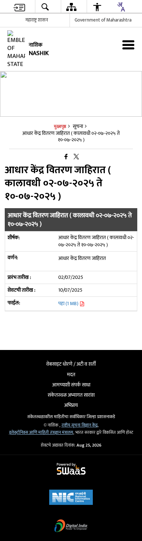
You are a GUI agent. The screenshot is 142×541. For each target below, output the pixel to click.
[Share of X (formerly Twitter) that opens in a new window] (76, 156)
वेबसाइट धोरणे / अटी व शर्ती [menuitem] (71, 364)
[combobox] (121, 7)
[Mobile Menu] (128, 44)
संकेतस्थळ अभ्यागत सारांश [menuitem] (71, 395)
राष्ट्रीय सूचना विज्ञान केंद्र (80, 425)
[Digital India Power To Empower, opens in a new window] (71, 526)
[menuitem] (19, 6)
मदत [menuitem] (71, 374)
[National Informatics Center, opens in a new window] (71, 498)
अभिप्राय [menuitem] (71, 405)
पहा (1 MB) (68, 303)
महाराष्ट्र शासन (36, 20)
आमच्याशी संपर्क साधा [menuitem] (71, 385)
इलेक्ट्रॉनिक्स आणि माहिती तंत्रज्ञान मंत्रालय (41, 432)
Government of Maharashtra (103, 20)
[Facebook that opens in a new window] (66, 156)
